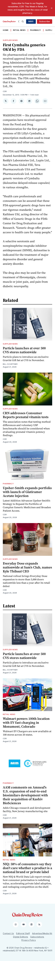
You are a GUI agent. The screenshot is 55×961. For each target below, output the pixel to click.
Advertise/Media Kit (42, 933)
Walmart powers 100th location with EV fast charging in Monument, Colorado (26, 722)
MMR (31, 21)
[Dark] (19, 21)
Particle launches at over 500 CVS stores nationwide (24, 350)
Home (5, 30)
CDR (5, 91)
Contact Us (8, 933)
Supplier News (10, 40)
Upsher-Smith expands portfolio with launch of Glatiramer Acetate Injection (27, 492)
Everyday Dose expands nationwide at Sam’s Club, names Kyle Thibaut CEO (27, 567)
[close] (51, 8)
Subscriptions (37, 937)
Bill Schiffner (10, 364)
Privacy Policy (28, 940)
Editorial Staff (23, 933)
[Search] (23, 21)
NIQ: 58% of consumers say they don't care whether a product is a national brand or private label (27, 868)
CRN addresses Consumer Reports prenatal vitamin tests (26, 415)
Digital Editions (20, 937)
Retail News (19, 30)
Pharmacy (35, 30)
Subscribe (44, 21)
